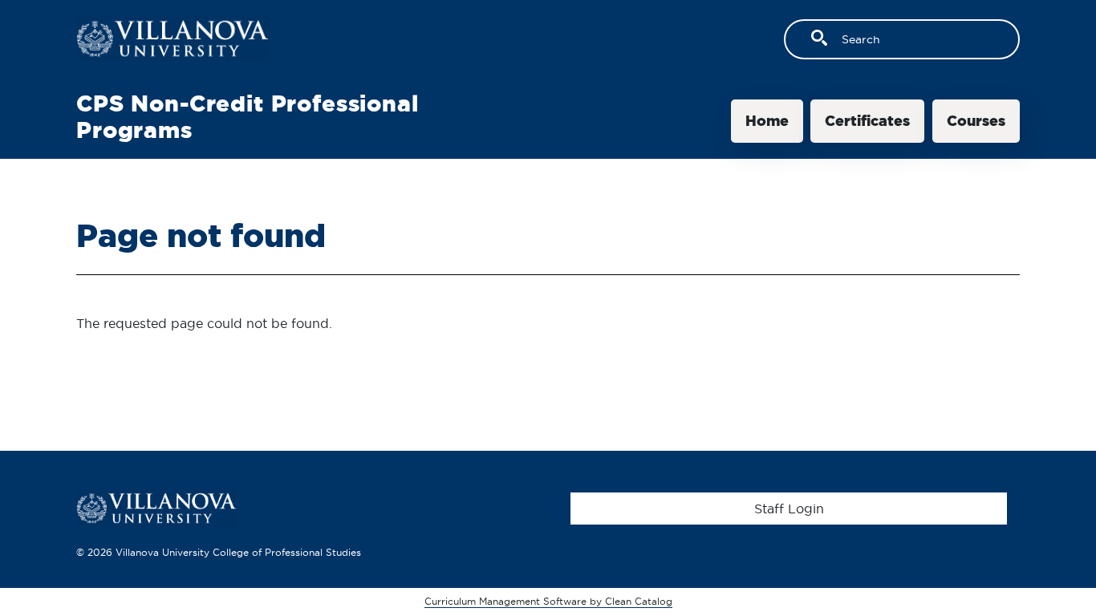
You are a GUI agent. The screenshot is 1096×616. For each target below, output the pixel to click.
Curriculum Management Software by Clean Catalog (548, 601)
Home (767, 120)
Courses (976, 120)
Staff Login (789, 508)
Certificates (867, 120)
